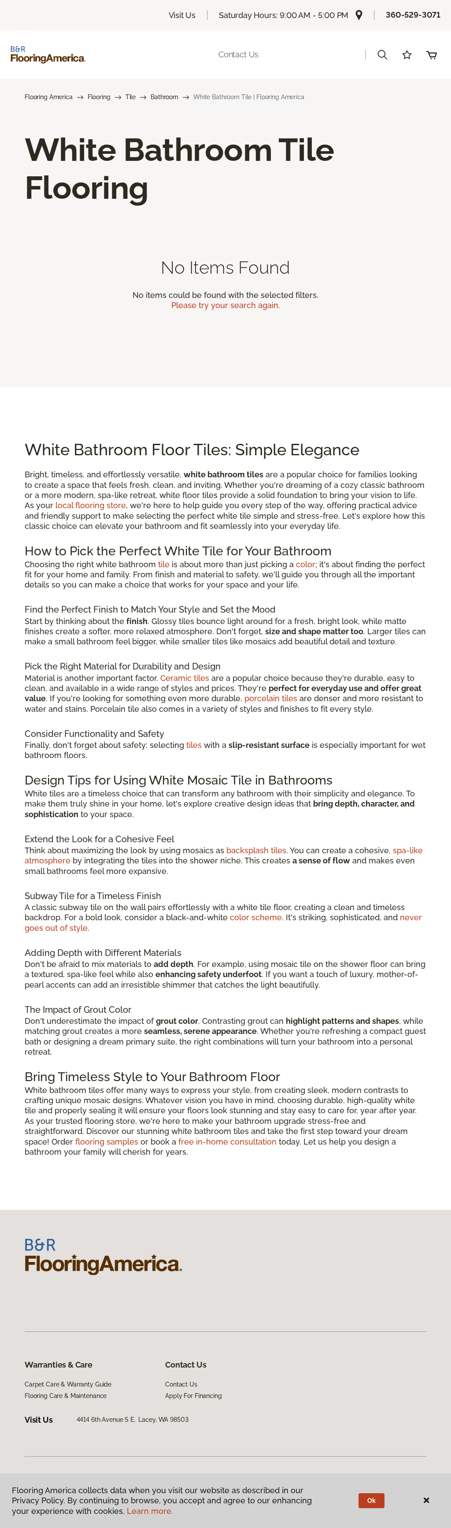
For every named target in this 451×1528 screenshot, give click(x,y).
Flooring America (49, 96)
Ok (371, 1500)
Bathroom (164, 96)
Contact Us (238, 54)
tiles (194, 745)
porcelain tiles (270, 698)
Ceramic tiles (184, 678)
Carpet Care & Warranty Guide (68, 1384)
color (305, 564)
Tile (131, 96)
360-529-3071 (413, 14)
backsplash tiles (256, 850)
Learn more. (150, 1511)
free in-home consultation (227, 1141)
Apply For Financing (193, 1395)
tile (164, 564)
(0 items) (431, 54)
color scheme (256, 917)
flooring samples (106, 1141)
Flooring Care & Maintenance (66, 1395)
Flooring (99, 96)
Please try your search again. (225, 305)
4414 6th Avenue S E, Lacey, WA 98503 (133, 1419)
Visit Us (182, 15)
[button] (382, 54)
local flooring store (90, 505)
